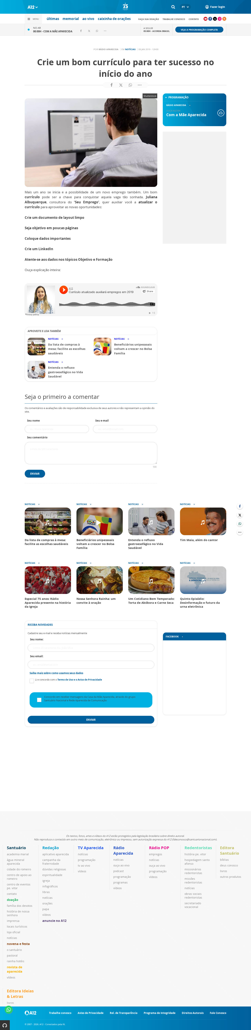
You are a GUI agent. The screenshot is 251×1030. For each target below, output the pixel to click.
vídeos (11, 977)
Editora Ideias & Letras (20, 993)
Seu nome (33, 420)
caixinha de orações (114, 18)
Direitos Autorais (193, 1013)
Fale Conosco (218, 1013)
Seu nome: (37, 639)
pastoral (12, 955)
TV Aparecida (91, 847)
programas (120, 882)
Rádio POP (159, 847)
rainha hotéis (15, 961)
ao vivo (88, 18)
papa (45, 909)
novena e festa (18, 944)
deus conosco (229, 865)
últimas (53, 18)
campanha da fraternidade (51, 861)
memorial (71, 18)
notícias (12, 938)
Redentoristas (198, 847)
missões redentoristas (193, 880)
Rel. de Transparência (123, 1013)
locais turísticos (17, 926)
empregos (155, 854)
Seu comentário (37, 437)
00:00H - (52, 31)
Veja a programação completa (199, 29)
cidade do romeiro (19, 869)
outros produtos (230, 877)
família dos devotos (19, 906)
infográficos (50, 886)
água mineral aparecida (15, 861)
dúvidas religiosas (54, 869)
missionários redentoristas (193, 871)
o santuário (14, 950)
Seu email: (36, 656)
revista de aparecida (14, 969)
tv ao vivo (84, 865)
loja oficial (13, 932)
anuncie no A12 (54, 921)
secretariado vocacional (193, 905)
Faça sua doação (148, 19)
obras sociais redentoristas (193, 895)
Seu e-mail (102, 420)
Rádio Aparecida (123, 850)
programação (86, 860)
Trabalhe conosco (174, 19)
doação (12, 900)
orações (47, 903)
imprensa (13, 921)
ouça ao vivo (121, 865)
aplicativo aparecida (55, 854)
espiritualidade (52, 875)
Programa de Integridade (160, 1013)
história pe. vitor (195, 854)
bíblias (224, 860)
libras (46, 892)
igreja (46, 880)
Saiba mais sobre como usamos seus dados (56, 673)
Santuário (16, 847)
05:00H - (157, 31)
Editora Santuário (229, 850)
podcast (118, 871)
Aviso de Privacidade (91, 1013)
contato (194, 19)
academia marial (18, 854)
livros (223, 871)
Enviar (35, 473)
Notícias (130, 49)
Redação (50, 847)
